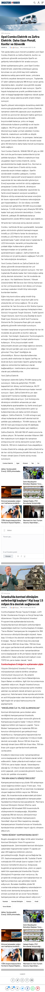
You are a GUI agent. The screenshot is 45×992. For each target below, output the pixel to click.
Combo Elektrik (8, 463)
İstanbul (5, 901)
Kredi (36, 901)
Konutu (28, 901)
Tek (32, 463)
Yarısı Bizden (7, 906)
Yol (38, 463)
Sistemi (25, 463)
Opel (17, 463)
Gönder (8, 556)
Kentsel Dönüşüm (17, 901)
